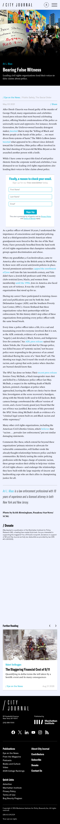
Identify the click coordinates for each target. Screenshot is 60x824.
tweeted (14, 130)
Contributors (37, 754)
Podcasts (7, 760)
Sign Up (30, 212)
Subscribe (36, 759)
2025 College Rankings (14, 771)
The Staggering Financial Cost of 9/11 (28, 669)
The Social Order (43, 97)
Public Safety (28, 97)
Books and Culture (11, 764)
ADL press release (34, 341)
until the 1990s (23, 282)
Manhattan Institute (12, 787)
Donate (9, 525)
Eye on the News (15, 686)
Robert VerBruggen (13, 664)
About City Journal (40, 748)
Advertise (7, 784)
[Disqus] (30, 581)
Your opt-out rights (10, 819)
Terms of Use (9, 794)
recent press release (47, 372)
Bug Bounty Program (12, 798)
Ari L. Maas (7, 63)
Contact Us (36, 770)
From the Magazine (12, 756)
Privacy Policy (46, 216)
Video (5, 767)
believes (45, 428)
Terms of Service (30, 218)
